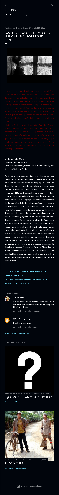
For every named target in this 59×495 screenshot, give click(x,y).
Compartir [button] (9, 271)
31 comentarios (21, 402)
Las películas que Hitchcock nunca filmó (20, 279)
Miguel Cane (9, 283)
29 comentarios (21, 468)
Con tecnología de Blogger (32, 486)
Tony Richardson (22, 283)
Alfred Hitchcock (19, 275)
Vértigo (10, 10)
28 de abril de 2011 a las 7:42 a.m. (25, 327)
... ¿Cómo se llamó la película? (28, 397)
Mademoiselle (41, 279)
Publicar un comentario (17, 333)
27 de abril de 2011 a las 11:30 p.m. (26, 311)
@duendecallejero (20, 319)
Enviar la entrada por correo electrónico (30, 271)
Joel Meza (17, 297)
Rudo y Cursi (14, 463)
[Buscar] (52, 4)
